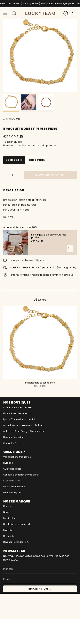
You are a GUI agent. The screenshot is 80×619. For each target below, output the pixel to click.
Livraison (8, 145)
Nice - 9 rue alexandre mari (18, 413)
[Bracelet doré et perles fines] (40, 342)
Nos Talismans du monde (17, 524)
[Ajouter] (70, 248)
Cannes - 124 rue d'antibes (17, 407)
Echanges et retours (14, 486)
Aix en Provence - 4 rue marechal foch (23, 425)
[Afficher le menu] (5, 13)
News (6, 512)
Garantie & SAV (11, 480)
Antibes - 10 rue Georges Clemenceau (23, 431)
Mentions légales (12, 492)
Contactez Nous (12, 443)
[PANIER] (74, 13)
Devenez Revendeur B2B (16, 542)
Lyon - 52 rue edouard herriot (19, 419)
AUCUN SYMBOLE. (12, 119)
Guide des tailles (12, 468)
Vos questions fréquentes (17, 457)
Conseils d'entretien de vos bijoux (21, 474)
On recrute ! (9, 536)
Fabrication (9, 518)
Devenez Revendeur (13, 437)
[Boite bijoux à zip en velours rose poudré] (15, 242)
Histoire (7, 506)
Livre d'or (8, 530)
